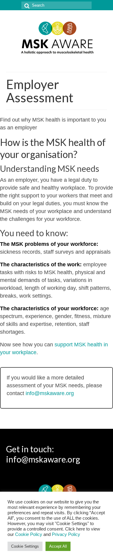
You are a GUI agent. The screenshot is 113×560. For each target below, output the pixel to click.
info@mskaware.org (50, 393)
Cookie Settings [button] (25, 546)
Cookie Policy (28, 534)
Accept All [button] (58, 546)
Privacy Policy (66, 534)
